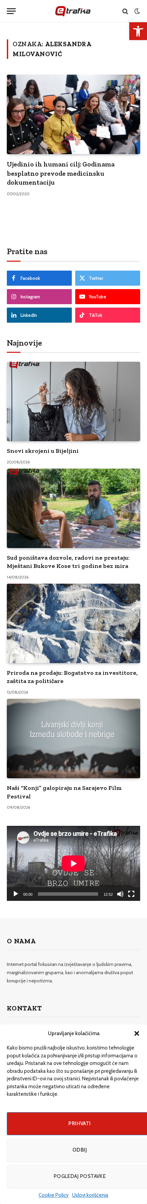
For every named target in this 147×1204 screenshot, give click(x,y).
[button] (136, 1033)
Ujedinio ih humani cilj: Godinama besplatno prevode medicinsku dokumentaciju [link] (61, 173)
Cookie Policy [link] (54, 1195)
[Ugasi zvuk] (120, 894)
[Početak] (15, 894)
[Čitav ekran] (131, 894)
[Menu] (11, 11)
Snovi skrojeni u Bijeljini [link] (43, 451)
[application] (73, 863)
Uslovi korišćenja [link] (90, 1195)
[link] (138, 31)
